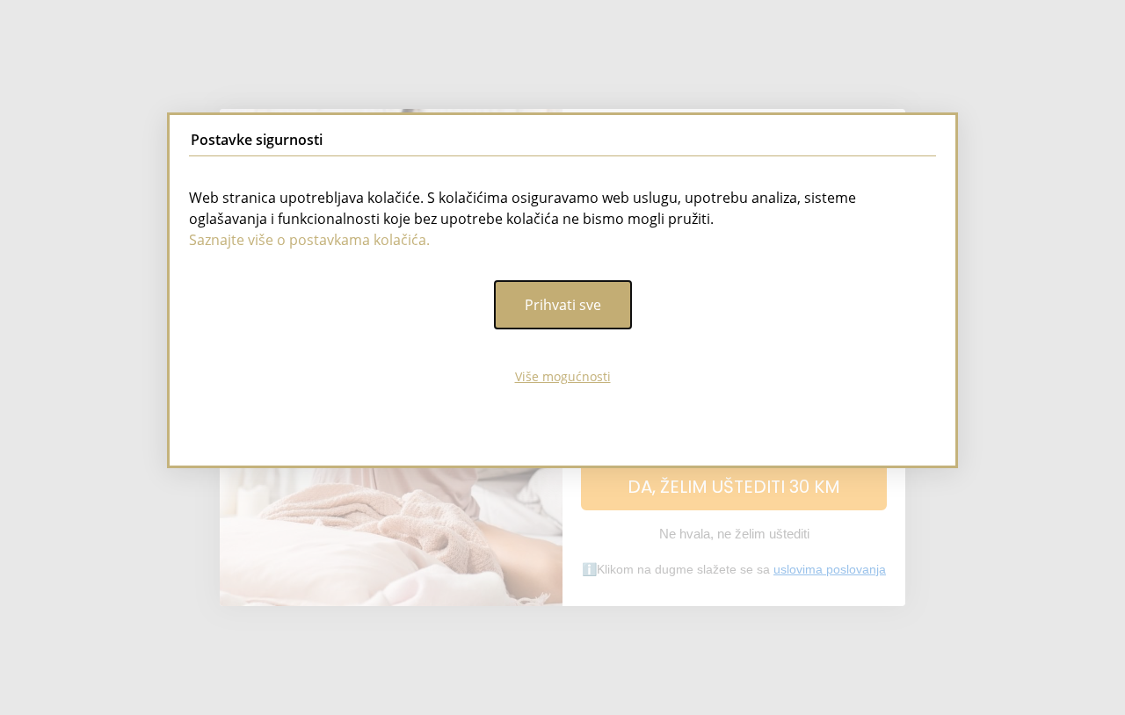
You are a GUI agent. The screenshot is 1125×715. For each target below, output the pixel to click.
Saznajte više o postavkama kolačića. (309, 239)
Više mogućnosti (563, 376)
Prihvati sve (563, 304)
